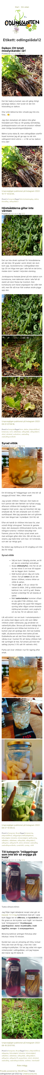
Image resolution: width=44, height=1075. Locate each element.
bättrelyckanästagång (26, 199)
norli (11, 432)
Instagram (11, 199)
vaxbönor (28, 1060)
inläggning (5, 1053)
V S (23, 53)
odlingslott (5, 843)
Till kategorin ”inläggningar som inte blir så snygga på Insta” (20, 854)
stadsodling (25, 434)
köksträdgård (6, 838)
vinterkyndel (35, 1060)
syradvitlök (20, 845)
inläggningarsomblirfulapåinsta (23, 835)
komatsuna (5, 432)
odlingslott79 (13, 843)
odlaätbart (5, 840)
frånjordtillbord (34, 429)
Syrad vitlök (10, 443)
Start (17, 7)
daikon (36, 199)
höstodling (5, 201)
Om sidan (25, 7)
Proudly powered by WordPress (14, 1071)
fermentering (29, 833)
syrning (26, 845)
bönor (27, 1051)
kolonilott (14, 838)
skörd (3, 434)
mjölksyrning (33, 838)
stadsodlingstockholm (9, 437)
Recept (18, 833)
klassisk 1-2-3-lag (9, 915)
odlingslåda (25, 432)
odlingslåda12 (14, 201)
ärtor (21, 429)
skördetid (9, 434)
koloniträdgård (23, 838)
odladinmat (17, 432)
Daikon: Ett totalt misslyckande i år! (14, 49)
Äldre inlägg (22, 1065)
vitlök (32, 845)
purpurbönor (23, 1058)
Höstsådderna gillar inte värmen (18, 209)
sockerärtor (17, 434)
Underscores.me (30, 1074)
